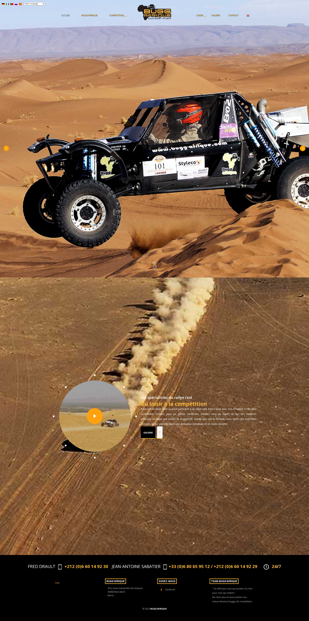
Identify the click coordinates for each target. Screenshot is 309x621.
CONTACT (233, 15)
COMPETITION (116, 15)
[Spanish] (20, 4)
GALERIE (215, 15)
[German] (3, 4)
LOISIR (199, 15)
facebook (170, 589)
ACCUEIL (65, 15)
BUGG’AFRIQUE (89, 15)
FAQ (57, 582)
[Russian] (16, 4)
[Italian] (7, 4)
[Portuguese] (11, 4)
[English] (248, 15)
